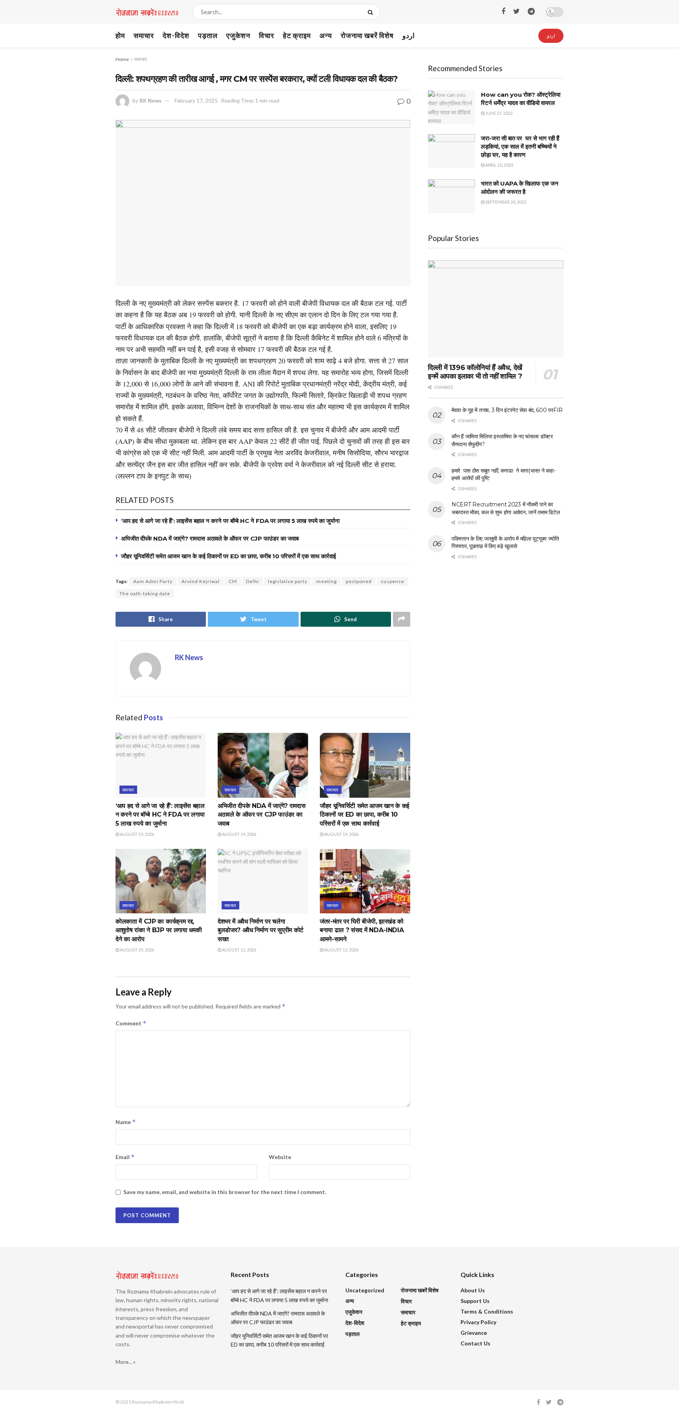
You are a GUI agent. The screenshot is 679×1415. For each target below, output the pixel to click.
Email (125, 1157)
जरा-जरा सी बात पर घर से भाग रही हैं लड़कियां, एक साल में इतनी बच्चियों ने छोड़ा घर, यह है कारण (520, 146)
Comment (131, 1023)
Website (280, 1157)
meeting (326, 581)
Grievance (474, 1332)
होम (120, 35)
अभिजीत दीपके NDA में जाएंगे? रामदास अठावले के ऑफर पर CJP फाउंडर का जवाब (210, 538)
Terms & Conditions (487, 1311)
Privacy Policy (478, 1322)
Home (122, 59)
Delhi (252, 581)
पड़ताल (208, 35)
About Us (473, 1290)
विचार (266, 35)
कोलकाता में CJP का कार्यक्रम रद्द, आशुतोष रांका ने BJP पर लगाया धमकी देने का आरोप (159, 930)
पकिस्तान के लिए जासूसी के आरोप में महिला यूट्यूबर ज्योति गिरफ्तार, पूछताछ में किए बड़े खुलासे (505, 542)
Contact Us (475, 1343)
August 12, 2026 (238, 949)
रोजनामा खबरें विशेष (367, 35)
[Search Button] (372, 12)
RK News (150, 101)
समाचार (144, 35)
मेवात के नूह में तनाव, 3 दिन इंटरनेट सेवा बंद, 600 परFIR (507, 410)
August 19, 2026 (136, 834)
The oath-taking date (144, 593)
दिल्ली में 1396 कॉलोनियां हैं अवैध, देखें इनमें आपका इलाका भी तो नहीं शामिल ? (475, 372)
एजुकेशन (238, 35)
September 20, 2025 (505, 201)
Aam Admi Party (153, 581)
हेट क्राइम (297, 35)
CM (233, 581)
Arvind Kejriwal (201, 581)
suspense (392, 581)
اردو (408, 35)
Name (126, 1122)
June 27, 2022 (498, 113)
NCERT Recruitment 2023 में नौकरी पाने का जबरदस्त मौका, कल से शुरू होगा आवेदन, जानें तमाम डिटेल (505, 508)
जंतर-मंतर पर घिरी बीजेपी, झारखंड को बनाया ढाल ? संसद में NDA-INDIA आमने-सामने (362, 930)
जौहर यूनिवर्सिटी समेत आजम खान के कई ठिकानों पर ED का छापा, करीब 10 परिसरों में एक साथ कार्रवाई (228, 556)
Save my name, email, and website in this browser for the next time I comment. (224, 1192)
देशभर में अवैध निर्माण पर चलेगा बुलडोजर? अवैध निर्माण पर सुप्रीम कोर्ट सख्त (260, 930)
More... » (126, 1361)
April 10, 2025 (498, 164)
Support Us (475, 1300)
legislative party (287, 581)
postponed (359, 581)
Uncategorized (364, 1290)
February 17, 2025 (196, 101)
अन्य (325, 35)
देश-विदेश (176, 35)
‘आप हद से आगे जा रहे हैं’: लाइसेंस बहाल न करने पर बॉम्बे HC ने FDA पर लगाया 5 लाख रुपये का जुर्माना (230, 520)
